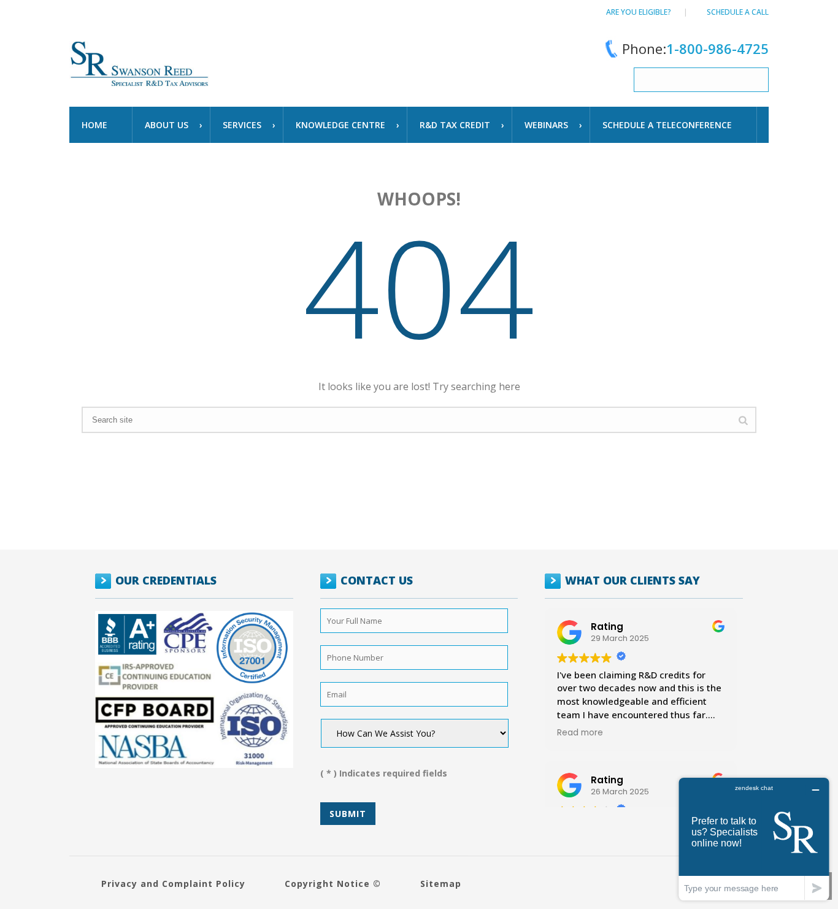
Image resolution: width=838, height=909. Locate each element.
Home (94, 125)
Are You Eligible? (638, 12)
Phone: (695, 48)
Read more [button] (580, 732)
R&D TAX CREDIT (455, 125)
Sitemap (440, 883)
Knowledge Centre (340, 125)
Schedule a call (738, 12)
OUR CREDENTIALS (166, 580)
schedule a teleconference (667, 125)
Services (242, 125)
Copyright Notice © (333, 883)
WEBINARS (546, 125)
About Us (166, 125)
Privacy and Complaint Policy (173, 883)
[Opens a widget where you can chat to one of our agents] (754, 839)
